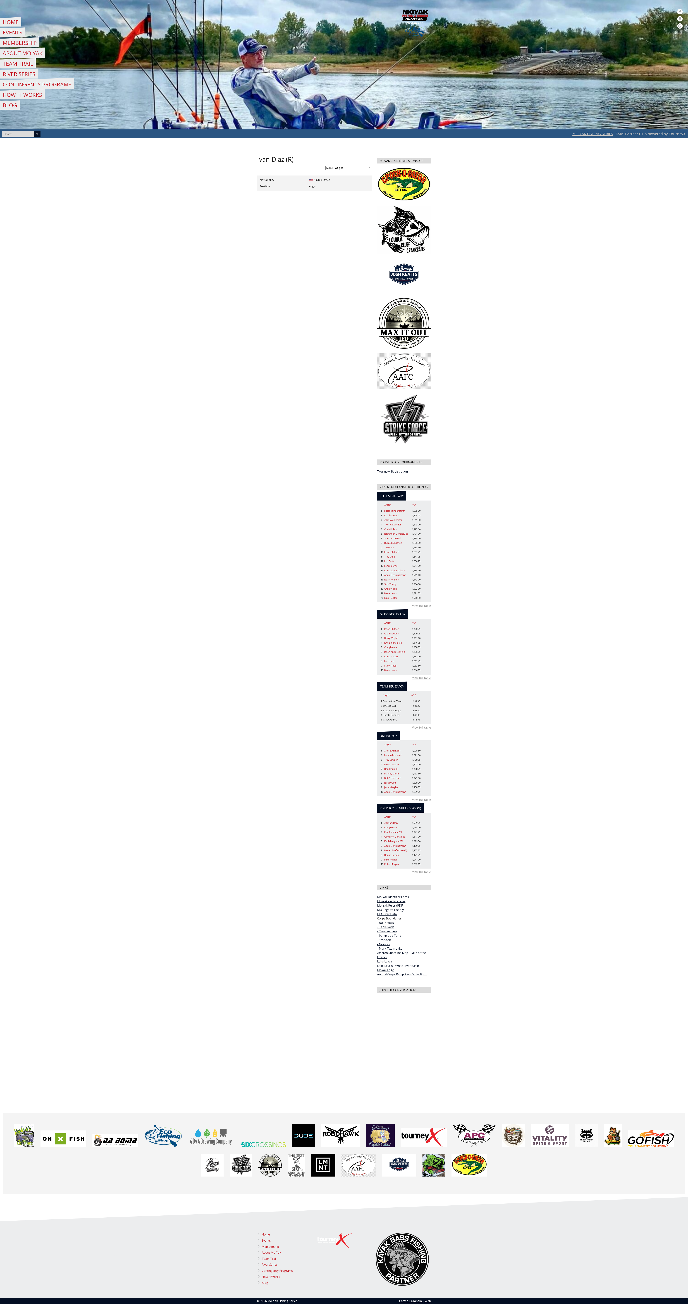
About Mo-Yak (22, 53)
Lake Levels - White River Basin (398, 966)
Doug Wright (391, 638)
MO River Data (387, 914)
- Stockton (384, 940)
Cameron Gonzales (394, 836)
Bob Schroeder (392, 778)
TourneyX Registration (392, 471)
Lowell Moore (391, 764)
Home (11, 22)
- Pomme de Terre (389, 936)
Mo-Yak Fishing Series (592, 133)
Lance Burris (391, 565)
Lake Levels (385, 961)
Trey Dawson (391, 759)
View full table (421, 606)
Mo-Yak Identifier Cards (393, 897)
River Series (19, 74)
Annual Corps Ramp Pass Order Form (402, 974)
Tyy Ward (389, 547)
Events (12, 32)
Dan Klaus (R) (391, 768)
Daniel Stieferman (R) (395, 850)
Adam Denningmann (395, 575)
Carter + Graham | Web (415, 1301)
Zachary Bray (391, 822)
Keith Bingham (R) (393, 841)
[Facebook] (680, 11)
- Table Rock (385, 927)
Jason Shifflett (391, 552)
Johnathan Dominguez (396, 533)
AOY (414, 504)
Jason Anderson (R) (394, 651)
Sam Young (390, 584)
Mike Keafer (390, 597)
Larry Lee (389, 661)
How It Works (22, 94)
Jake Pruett (390, 782)
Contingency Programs (37, 84)
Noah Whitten (391, 579)
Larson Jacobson (393, 755)
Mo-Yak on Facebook (391, 901)
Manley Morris (392, 773)
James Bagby (391, 787)
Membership (20, 42)
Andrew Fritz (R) (392, 750)
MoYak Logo (385, 970)
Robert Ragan (391, 864)
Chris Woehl (390, 588)
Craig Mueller (391, 647)
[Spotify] (680, 26)
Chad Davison (391, 515)
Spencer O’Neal (392, 538)
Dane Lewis (390, 593)
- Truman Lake (387, 931)
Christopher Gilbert (394, 570)
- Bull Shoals (385, 923)
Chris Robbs (390, 529)
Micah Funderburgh (394, 510)
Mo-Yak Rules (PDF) (390, 905)
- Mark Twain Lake (389, 948)
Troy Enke (389, 556)
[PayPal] (680, 19)
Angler (387, 504)
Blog (10, 105)
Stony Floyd (390, 665)
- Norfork (383, 944)
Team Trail (18, 63)
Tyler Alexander (392, 524)
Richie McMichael (393, 542)
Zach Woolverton (393, 519)
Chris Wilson (391, 656)
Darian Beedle (392, 855)
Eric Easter (389, 561)
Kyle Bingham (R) (393, 642)
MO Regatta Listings (391, 910)
